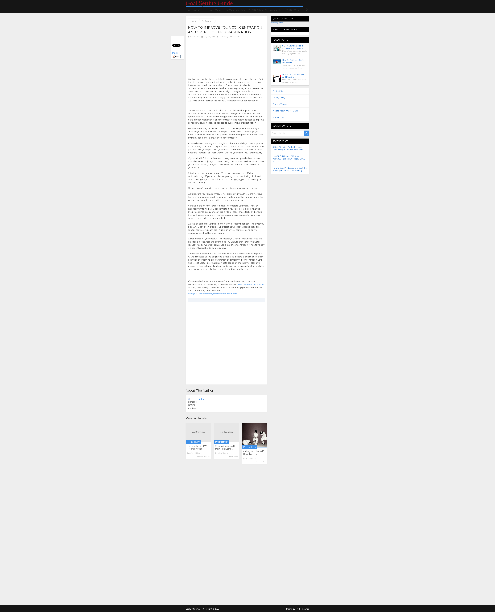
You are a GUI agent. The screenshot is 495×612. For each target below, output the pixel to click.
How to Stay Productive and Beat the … (293, 75)
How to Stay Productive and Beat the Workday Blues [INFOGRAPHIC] (290, 169)
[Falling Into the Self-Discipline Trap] (254, 435)
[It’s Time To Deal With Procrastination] (198, 432)
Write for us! (293, 10)
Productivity (223, 37)
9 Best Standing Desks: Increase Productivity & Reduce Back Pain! (288, 148)
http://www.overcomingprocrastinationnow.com (212, 293)
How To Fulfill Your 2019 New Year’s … (293, 61)
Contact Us (194, 10)
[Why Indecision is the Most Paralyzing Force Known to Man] (226, 432)
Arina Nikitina (195, 37)
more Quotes (277, 23)
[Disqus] (226, 501)
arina (201, 399)
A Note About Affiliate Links (265, 10)
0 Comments (235, 37)
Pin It (175, 53)
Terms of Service (235, 10)
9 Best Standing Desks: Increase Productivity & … (293, 47)
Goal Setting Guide (209, 3)
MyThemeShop (302, 609)
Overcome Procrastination (250, 284)
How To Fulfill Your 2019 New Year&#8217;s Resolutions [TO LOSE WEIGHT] (289, 159)
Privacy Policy (213, 10)
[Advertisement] (209, 58)
